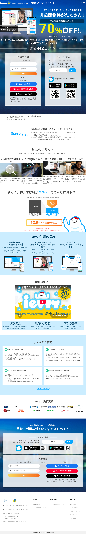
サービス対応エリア (75, 518)
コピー (72, 70)
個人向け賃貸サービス (39, 507)
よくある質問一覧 (42, 388)
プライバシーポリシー (75, 511)
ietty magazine (37, 504)
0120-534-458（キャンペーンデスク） (16, 509)
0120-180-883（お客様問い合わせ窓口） (17, 505)
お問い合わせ (73, 504)
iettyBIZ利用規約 (74, 507)
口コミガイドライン (75, 515)
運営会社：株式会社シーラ (57, 504)
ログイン (83, 3)
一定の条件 (61, 36)
